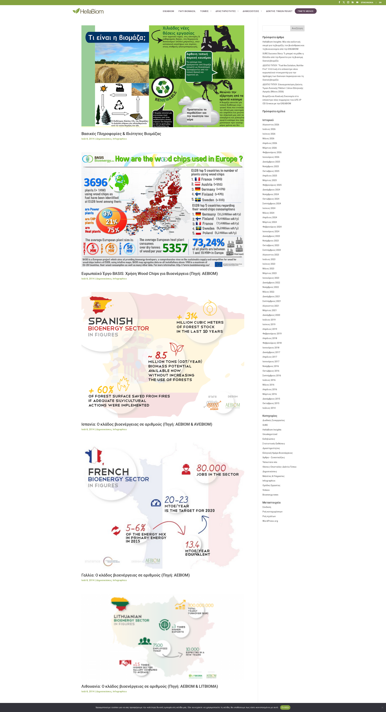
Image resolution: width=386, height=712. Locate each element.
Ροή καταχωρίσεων (272, 511)
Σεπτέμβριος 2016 (272, 375)
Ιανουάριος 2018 (271, 347)
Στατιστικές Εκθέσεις (274, 443)
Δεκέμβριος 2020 (271, 315)
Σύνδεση (267, 507)
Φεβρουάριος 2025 (272, 185)
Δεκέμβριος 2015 (271, 399)
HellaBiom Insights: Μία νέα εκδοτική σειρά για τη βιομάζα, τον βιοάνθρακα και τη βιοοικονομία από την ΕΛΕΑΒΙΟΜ (283, 45)
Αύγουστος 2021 (271, 306)
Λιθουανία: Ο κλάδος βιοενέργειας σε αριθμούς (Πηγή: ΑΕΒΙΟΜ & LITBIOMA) (149, 686)
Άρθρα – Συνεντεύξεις (274, 457)
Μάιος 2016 (268, 385)
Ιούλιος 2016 (269, 380)
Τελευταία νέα (270, 462)
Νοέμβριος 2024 (271, 194)
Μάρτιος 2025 (270, 180)
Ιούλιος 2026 (269, 129)
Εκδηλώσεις (269, 439)
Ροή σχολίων (269, 516)
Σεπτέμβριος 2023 (272, 250)
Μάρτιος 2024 (270, 222)
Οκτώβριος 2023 (271, 245)
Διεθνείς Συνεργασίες (274, 420)
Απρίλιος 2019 (270, 329)
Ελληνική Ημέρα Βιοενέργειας (278, 453)
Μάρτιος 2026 (270, 148)
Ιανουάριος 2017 (271, 361)
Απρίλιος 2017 (270, 357)
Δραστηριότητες (271, 448)
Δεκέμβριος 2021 (271, 296)
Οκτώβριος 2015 (271, 403)
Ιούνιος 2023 (269, 264)
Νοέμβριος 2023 (271, 240)
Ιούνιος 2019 (269, 324)
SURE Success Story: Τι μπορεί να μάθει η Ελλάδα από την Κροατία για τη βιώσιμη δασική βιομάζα (283, 57)
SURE (265, 425)
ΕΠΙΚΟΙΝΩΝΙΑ (367, 3)
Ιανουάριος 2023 (271, 278)
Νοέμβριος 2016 (271, 366)
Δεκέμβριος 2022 (271, 282)
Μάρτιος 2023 (270, 273)
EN (380, 3)
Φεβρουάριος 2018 (272, 343)
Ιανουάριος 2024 (271, 231)
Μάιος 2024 (268, 213)
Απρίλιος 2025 (270, 175)
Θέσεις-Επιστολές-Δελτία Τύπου (279, 467)
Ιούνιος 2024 (269, 208)
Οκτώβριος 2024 (271, 199)
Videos (266, 490)
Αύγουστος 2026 (271, 124)
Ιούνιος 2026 (269, 134)
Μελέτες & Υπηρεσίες (274, 476)
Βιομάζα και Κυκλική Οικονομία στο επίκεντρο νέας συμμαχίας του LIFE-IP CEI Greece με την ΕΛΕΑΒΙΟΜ (282, 100)
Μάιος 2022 (268, 292)
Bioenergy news (270, 495)
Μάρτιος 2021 (270, 310)
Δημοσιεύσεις (104, 138)
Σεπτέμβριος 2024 (272, 203)
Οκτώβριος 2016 (271, 371)
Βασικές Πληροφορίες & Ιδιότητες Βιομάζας (121, 133)
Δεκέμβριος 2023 (271, 236)
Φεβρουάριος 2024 (272, 227)
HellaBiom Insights (272, 429)
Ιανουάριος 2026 (271, 157)
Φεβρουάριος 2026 (272, 152)
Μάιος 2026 (268, 138)
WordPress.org (270, 521)
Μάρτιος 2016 (270, 394)
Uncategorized (270, 434)
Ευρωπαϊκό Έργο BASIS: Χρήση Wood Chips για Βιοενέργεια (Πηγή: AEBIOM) (149, 273)
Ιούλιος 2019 (269, 320)
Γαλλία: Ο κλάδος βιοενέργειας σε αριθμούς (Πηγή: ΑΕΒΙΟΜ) (135, 575)
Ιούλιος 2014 (269, 408)
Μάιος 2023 (268, 268)
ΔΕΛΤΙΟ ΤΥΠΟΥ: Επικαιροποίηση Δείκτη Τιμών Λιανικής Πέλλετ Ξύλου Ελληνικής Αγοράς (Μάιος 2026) (283, 88)
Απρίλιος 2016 (270, 389)
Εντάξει (285, 707)
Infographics (120, 138)
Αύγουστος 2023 (271, 254)
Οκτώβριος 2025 (271, 171)
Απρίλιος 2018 (270, 338)
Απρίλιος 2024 (270, 217)
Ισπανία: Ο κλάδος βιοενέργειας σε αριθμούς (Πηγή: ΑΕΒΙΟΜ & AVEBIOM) (146, 424)
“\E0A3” (357, 2)
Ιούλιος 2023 (269, 259)
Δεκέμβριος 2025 (271, 162)
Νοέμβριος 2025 (271, 166)
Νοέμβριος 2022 (271, 287)
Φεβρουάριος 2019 (272, 333)
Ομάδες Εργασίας (271, 485)
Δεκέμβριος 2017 (271, 352)
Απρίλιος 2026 (270, 143)
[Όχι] (382, 707)
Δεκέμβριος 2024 (271, 189)
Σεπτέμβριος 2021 (272, 301)
